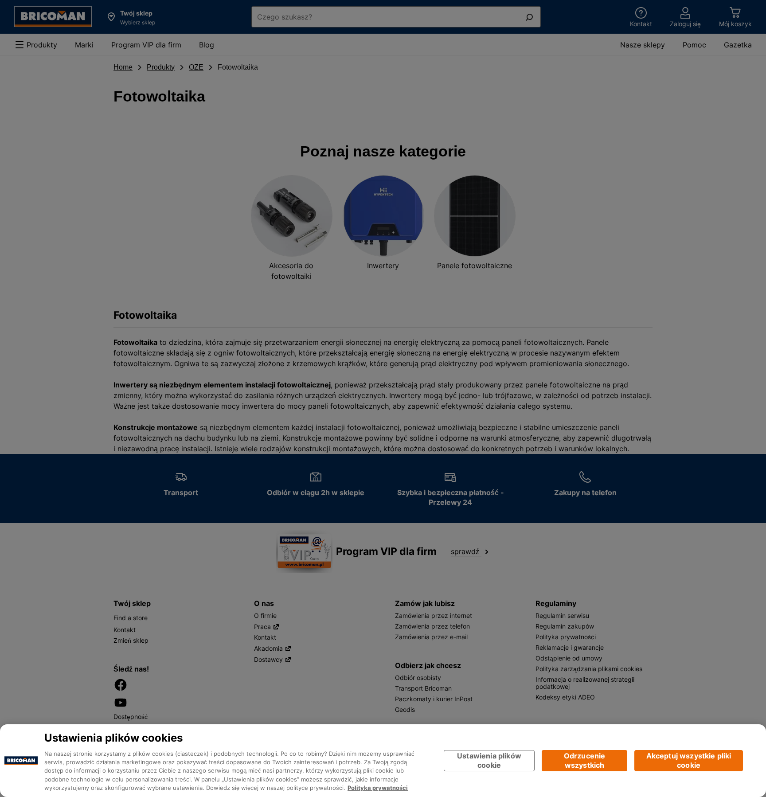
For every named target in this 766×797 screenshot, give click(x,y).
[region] (383, 760)
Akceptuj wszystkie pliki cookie (688, 760)
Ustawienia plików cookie (489, 760)
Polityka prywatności (378, 788)
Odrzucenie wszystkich (585, 760)
